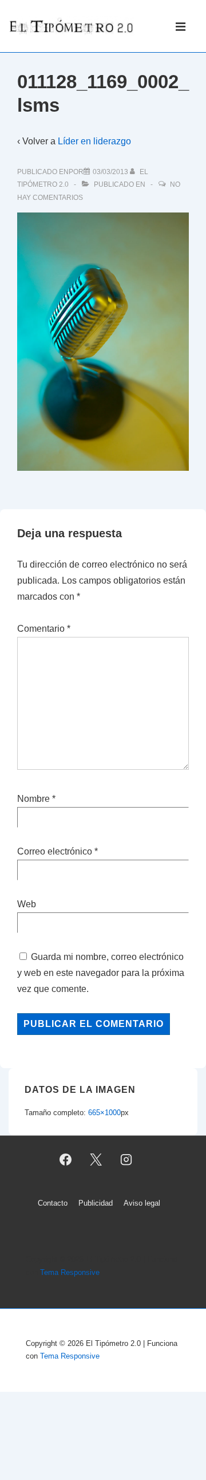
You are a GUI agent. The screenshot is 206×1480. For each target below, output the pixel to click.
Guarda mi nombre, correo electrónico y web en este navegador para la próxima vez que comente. (100, 973)
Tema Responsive (70, 1272)
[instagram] (126, 1159)
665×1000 (104, 1112)
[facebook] (66, 1159)
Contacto (53, 1203)
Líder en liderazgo (94, 141)
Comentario (43, 628)
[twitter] (96, 1159)
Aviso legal (142, 1203)
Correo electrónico (54, 851)
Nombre (33, 799)
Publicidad (95, 1203)
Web (26, 904)
